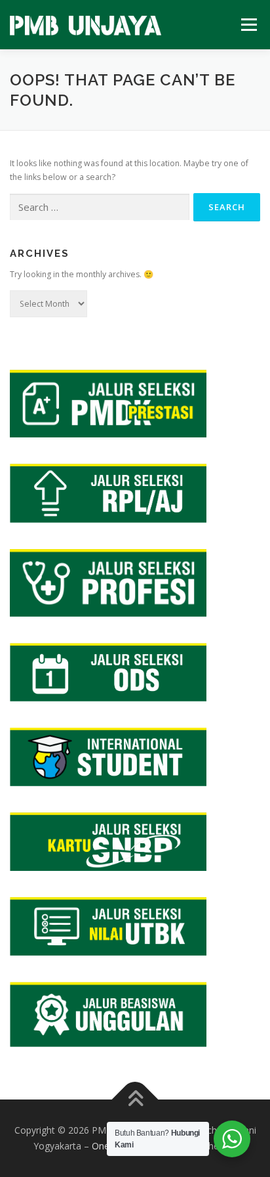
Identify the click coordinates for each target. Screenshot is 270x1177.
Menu (248, 24)
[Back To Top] (135, 1100)
